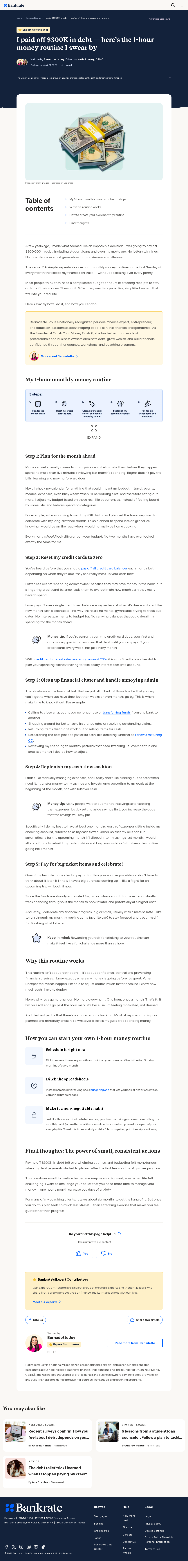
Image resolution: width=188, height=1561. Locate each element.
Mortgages (100, 1516)
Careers (127, 1534)
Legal (148, 1516)
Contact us (129, 1541)
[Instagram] (21, 1547)
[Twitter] (14, 1547)
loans (19, 17)
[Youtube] (36, 1547)
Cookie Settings (154, 1530)
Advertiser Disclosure (159, 18)
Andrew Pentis (41, 1445)
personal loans (33, 17)
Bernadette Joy (54, 59)
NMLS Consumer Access (60, 1518)
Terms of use (152, 1549)
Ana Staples (40, 1482)
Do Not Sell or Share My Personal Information (159, 1539)
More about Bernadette (57, 356)
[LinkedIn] (28, 1547)
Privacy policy (153, 1523)
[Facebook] (6, 1547)
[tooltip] (119, 1234)
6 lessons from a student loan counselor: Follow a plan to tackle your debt (152, 1437)
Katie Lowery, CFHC (90, 59)
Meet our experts (45, 1302)
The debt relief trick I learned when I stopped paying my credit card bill (57, 1474)
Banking (99, 1523)
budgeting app (99, 1090)
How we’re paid (129, 1518)
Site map (128, 1527)
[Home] (16, 5)
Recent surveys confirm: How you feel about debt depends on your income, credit (58, 1437)
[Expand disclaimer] (169, 77)
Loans (97, 1538)
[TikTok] (43, 1547)
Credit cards (101, 1530)
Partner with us (127, 1550)
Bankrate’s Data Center (103, 1547)
